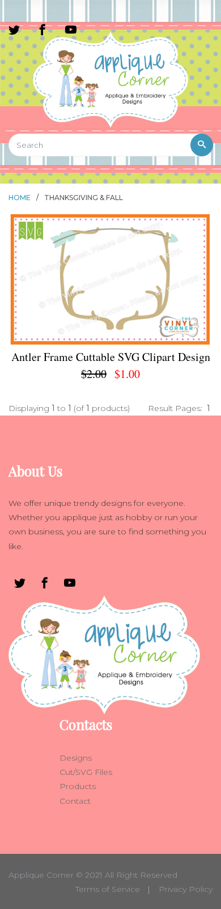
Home (19, 197)
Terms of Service (107, 889)
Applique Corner (41, 875)
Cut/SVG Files (86, 772)
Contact (75, 801)
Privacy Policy (185, 889)
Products (78, 786)
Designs (76, 758)
